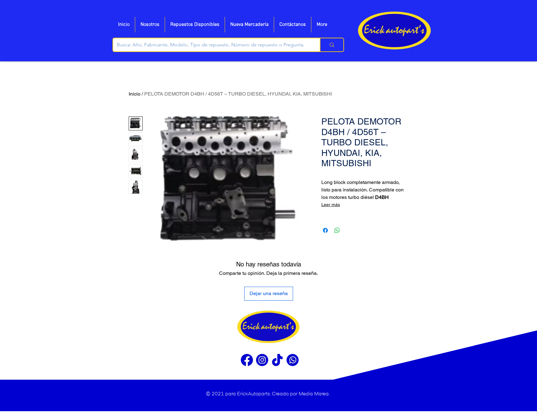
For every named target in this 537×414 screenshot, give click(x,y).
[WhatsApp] (293, 360)
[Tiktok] (277, 360)
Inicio (134, 94)
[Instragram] (262, 360)
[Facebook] (247, 360)
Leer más (330, 204)
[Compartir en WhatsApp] (337, 230)
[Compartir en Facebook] (325, 230)
